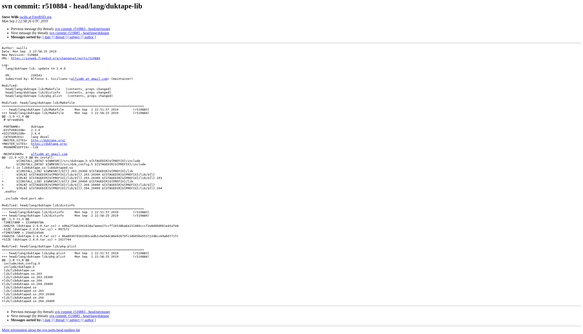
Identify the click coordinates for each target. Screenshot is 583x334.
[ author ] (89, 37)
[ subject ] (74, 37)
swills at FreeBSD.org (35, 17)
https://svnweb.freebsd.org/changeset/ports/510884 (55, 58)
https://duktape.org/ (49, 143)
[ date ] (48, 37)
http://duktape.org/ (48, 140)
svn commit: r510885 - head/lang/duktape (79, 33)
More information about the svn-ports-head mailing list (41, 330)
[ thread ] (60, 37)
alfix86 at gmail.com (89, 78)
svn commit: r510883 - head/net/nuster (82, 29)
